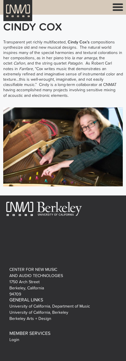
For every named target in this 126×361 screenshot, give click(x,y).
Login (14, 339)
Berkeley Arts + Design (30, 318)
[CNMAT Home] (18, 14)
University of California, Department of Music (49, 306)
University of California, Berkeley (38, 312)
